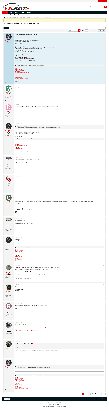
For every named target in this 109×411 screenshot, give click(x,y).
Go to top (103, 398)
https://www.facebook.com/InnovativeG (21, 78)
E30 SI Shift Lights (18, 71)
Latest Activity (13, 27)
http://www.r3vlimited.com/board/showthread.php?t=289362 (25, 328)
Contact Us (93, 398)
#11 (103, 284)
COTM (16, 181)
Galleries (29, 12)
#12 (103, 303)
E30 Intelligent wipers (18, 69)
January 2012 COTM (18, 309)
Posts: (6, 46)
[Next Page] (95, 30)
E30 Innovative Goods (23, 60)
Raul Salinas (22, 330)
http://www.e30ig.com (18, 77)
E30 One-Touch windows (19, 68)
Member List (12, 14)
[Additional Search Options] (103, 7)
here (26, 57)
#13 (103, 322)
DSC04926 (17, 330)
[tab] (6, 28)
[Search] (105, 7)
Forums (5, 12)
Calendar (17, 14)
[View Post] (27, 126)
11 (95, 393)
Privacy (98, 398)
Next (103, 393)
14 (99, 393)
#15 (103, 360)
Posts (6, 27)
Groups (22, 12)
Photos (20, 27)
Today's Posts (6, 14)
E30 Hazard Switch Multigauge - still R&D (22, 72)
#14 (103, 341)
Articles (16, 12)
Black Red (7, 398)
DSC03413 (30, 330)
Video (16, 44)
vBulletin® (54, 404)
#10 (103, 265)
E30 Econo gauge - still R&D (19, 70)
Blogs (11, 12)
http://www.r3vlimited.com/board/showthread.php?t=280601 (40, 327)
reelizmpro (21, 271)
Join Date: (7, 96)
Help (89, 398)
